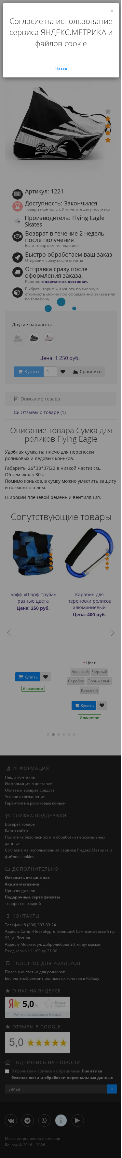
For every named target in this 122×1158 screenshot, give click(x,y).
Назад (61, 68)
